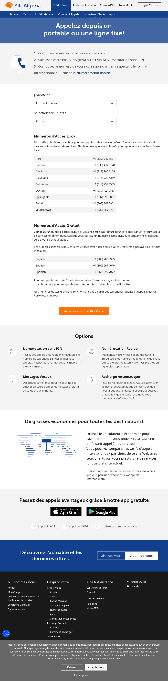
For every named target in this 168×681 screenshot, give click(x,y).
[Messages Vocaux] (13, 379)
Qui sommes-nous (17, 609)
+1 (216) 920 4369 (104, 178)
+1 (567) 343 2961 (104, 203)
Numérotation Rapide (93, 73)
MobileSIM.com (94, 608)
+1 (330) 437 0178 (104, 165)
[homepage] (23, 5)
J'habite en (42, 95)
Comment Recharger (61, 631)
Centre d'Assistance (96, 587)
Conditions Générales (19, 604)
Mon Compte (15, 592)
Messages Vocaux (37, 376)
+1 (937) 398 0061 (104, 197)
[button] (61, 5)
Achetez (14, 14)
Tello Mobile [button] (126, 5)
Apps (112, 14)
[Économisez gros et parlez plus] (46, 446)
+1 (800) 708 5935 (104, 259)
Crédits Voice (54, 587)
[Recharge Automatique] (91, 379)
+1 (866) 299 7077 (104, 272)
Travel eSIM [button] (107, 5)
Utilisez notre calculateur (102, 471)
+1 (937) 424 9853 (104, 190)
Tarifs (27, 14)
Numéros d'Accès (59, 609)
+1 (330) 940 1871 (104, 158)
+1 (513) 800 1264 (104, 171)
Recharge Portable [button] (84, 5)
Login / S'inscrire (149, 5)
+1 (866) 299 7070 (104, 265)
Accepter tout (96, 667)
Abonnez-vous (141, 555)
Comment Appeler (69, 14)
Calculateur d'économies (63, 618)
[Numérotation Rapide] (91, 351)
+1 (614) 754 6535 (104, 184)
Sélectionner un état (50, 113)
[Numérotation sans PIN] (13, 351)
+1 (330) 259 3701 (104, 210)
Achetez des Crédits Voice (84, 311)
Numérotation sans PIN (42, 348)
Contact (90, 592)
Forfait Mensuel (44, 14)
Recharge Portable (57, 623)
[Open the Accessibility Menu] (6, 633)
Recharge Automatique (121, 376)
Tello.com (91, 603)
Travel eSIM (53, 636)
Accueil (11, 587)
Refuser (72, 667)
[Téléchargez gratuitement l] (66, 511)
